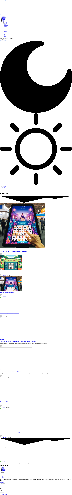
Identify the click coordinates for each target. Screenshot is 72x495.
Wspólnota (2, 248)
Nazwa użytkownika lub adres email (6, 486)
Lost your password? (3, 494)
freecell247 (4, 254)
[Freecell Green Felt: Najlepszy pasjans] (11, 269)
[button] (2, 39)
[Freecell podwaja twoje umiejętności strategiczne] (22, 247)
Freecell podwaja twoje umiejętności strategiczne (13, 251)
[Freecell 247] (5, 40)
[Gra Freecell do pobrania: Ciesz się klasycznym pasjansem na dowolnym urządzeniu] (16, 338)
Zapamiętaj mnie (4, 490)
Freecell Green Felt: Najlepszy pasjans (5, 271)
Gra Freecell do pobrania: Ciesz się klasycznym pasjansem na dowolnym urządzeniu (18, 341)
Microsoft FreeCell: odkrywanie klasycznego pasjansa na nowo (9, 313)
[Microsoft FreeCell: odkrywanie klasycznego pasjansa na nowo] (11, 311)
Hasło (1, 488)
